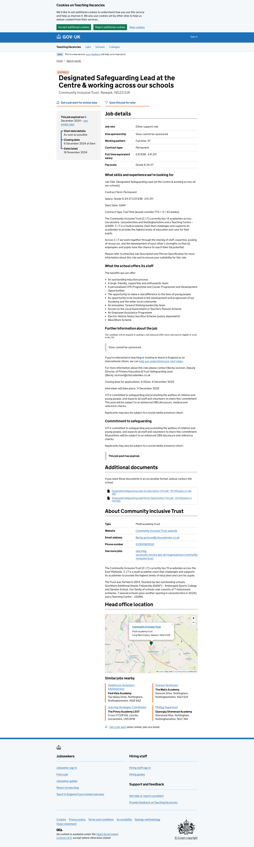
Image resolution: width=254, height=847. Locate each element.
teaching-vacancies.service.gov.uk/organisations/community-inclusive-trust (167, 554)
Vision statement (66, 824)
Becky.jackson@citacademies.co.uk (157, 537)
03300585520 (145, 544)
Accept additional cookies (73, 27)
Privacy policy (77, 819)
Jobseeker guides (66, 781)
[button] (151, 643)
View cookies (137, 27)
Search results (73, 61)
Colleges (114, 47)
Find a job (62, 774)
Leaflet (161, 671)
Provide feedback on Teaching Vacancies (153, 802)
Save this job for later (122, 102)
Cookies (61, 819)
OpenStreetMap (181, 671)
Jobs (88, 47)
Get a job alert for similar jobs (79, 102)
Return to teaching (67, 787)
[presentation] (151, 643)
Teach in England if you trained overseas (80, 794)
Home (59, 61)
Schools (100, 47)
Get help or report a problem (146, 795)
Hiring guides (137, 774)
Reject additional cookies (110, 27)
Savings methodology (147, 819)
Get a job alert (117, 727)
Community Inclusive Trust (146, 626)
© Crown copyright (186, 838)
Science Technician (166, 685)
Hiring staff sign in (140, 767)
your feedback (93, 54)
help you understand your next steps (161, 361)
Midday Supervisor (166, 707)
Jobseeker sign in (66, 767)
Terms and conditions (101, 819)
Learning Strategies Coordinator (127, 707)
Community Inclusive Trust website (156, 530)
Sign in (194, 36)
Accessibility (124, 819)
